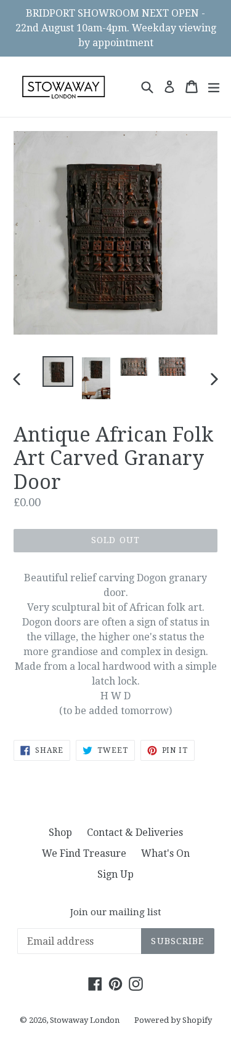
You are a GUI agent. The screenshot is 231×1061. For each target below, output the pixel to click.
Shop (60, 832)
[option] (58, 371)
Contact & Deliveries (135, 832)
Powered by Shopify (173, 1020)
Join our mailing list (115, 912)
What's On (165, 853)
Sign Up (115, 874)
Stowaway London (85, 1020)
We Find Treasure (84, 853)
